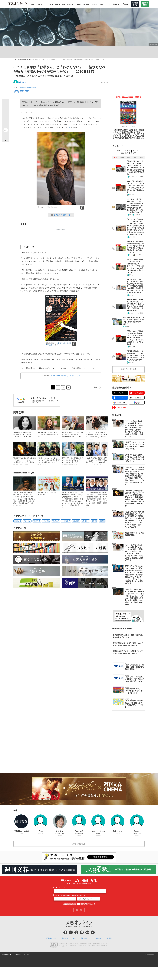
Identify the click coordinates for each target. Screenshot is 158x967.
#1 (70, 127)
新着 (32, 4)
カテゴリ (49, 4)
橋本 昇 (131, 214)
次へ (95, 387)
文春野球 (116, 4)
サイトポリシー (97, 938)
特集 (56, 4)
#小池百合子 (66, 521)
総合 (118, 150)
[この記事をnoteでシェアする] (6, 130)
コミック (108, 4)
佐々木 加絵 (138, 255)
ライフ (133, 153)
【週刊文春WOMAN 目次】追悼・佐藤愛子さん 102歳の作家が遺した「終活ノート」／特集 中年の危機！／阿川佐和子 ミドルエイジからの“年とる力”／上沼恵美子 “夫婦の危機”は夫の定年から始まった (128, 134)
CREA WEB (17, 954)
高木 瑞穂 (138, 214)
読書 (101, 4)
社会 (16, 92)
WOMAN (86, 4)
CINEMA (94, 4)
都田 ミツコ (132, 346)
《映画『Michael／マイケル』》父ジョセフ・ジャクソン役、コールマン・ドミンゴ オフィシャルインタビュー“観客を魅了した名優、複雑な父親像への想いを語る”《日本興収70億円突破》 (24, 499)
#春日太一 (85, 521)
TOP (14, 59)
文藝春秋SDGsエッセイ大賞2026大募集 (47, 495)
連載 (63, 4)
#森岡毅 (94, 521)
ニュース (126, 150)
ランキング (39, 4)
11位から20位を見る (128, 369)
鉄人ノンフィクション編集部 (136, 176)
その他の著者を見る (79, 844)
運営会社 (109, 938)
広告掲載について (51, 938)
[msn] (87, 932)
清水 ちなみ (22, 82)
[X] (71, 932)
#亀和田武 (55, 521)
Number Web (6, 954)
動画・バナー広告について (81, 938)
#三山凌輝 (76, 521)
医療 (21, 92)
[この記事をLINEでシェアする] (5, 124)
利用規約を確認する (69, 904)
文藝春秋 (78, 4)
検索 (126, 4)
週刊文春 (70, 4)
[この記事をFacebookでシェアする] (5, 110)
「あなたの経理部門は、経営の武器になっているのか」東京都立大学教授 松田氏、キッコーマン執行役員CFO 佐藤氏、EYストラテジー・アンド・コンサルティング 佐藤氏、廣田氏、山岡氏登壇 (97, 500)
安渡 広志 (128, 326)
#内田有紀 (46, 521)
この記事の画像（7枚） (63, 215)
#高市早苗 (36, 521)
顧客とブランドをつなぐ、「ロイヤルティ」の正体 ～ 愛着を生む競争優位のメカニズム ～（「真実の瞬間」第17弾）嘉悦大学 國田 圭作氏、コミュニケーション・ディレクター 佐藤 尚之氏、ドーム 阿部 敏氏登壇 (73, 500)
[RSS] (93, 932)
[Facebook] (65, 932)
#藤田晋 (102, 521)
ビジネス (136, 150)
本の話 (26, 954)
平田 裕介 (131, 194)
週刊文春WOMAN (23, 59)
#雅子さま (17, 521)
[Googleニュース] (82, 932)
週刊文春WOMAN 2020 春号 (27, 87)
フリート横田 (132, 237)
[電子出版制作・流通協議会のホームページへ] (54, 945)
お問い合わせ (64, 938)
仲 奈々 (131, 255)
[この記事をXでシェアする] (5, 103)
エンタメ (124, 153)
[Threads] (76, 932)
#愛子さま (27, 521)
